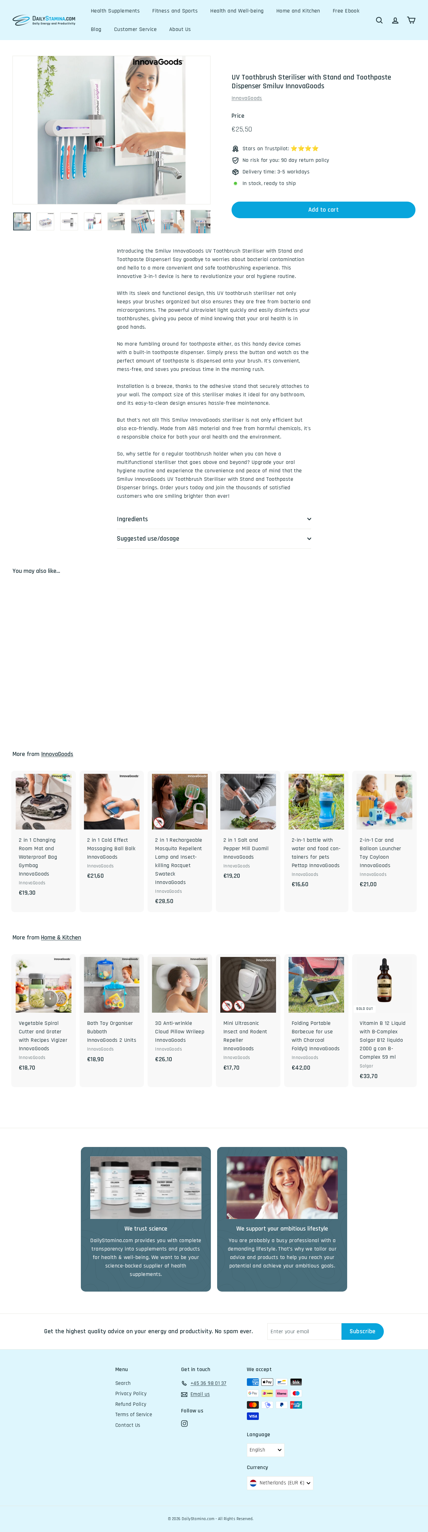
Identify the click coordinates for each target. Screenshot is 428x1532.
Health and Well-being (237, 10)
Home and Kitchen (298, 10)
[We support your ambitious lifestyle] (282, 1187)
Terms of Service (133, 1414)
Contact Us (127, 1425)
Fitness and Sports (175, 10)
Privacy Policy (131, 1393)
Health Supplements (115, 10)
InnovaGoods (247, 98)
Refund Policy (131, 1404)
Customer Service (135, 29)
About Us (180, 29)
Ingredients (132, 519)
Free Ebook (346, 10)
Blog (96, 29)
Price (238, 116)
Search (123, 1383)
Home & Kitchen (61, 938)
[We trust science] (145, 1187)
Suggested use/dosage (148, 538)
